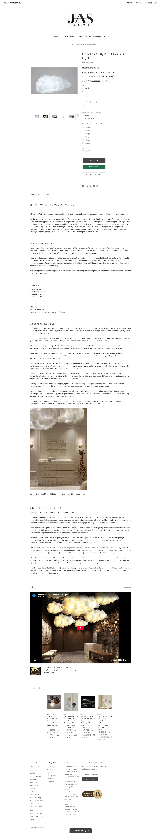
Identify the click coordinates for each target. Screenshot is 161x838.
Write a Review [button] (106, 81)
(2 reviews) (95, 81)
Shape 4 (88, 137)
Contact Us (34, 767)
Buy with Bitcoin (36, 816)
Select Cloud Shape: (92, 124)
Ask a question (94, 167)
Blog (31, 810)
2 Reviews (45, 194)
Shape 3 (88, 134)
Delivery (33, 773)
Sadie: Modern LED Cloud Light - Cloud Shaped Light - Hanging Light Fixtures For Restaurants (87, 722)
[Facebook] (83, 186)
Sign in (139, 3)
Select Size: (89, 102)
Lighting (55, 36)
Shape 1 (88, 127)
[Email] (87, 186)
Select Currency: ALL (12, 3)
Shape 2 (88, 130)
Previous (31, 115)
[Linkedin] (94, 186)
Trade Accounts (36, 807)
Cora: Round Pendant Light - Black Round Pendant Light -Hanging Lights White (52, 722)
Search (130, 3)
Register (148, 3)
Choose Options (53, 704)
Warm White (90, 119)
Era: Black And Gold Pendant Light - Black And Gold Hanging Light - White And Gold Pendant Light (71, 722)
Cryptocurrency (36, 813)
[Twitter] (90, 186)
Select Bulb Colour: (91, 112)
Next (77, 115)
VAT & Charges (36, 776)
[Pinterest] (97, 186)
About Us (33, 770)
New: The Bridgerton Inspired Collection (94, 36)
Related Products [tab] (37, 688)
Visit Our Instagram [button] (80, 831)
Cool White (89, 116)
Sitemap (33, 820)
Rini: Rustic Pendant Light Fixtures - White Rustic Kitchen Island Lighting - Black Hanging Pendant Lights (104, 723)
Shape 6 (88, 143)
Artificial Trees (69, 36)
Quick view (52, 699)
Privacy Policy (35, 797)
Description (35, 194)
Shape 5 (88, 140)
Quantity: (85, 148)
